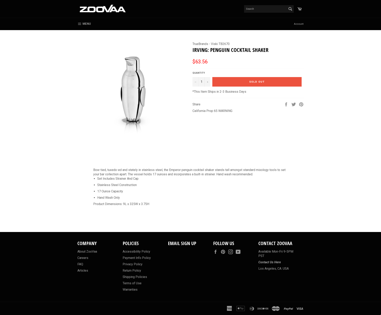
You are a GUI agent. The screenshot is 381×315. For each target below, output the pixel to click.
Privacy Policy (132, 264)
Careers (82, 258)
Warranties (130, 289)
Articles (82, 270)
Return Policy (132, 270)
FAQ (80, 264)
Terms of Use (132, 283)
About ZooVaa (87, 251)
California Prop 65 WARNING (212, 111)
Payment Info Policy (137, 258)
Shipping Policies (135, 277)
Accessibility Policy (136, 251)
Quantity (198, 73)
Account (299, 23)
